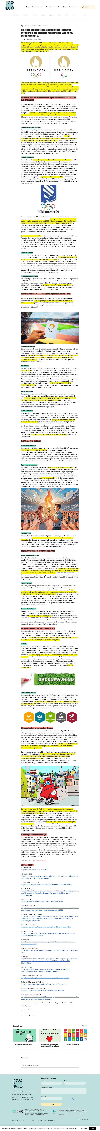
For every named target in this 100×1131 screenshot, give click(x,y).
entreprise (51, 15)
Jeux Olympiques (27, 1006)
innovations (34, 15)
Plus (74, 15)
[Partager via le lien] (33, 1015)
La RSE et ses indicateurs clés (23, 1044)
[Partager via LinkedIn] (29, 1015)
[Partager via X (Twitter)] (25, 1015)
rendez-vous (26, 15)
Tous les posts (16, 15)
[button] (84, 15)
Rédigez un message (46, 1087)
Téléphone (43, 1096)
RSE (49, 1003)
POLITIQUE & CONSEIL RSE (73, 1044)
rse (31, 1003)
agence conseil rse (40, 1003)
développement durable (59, 1003)
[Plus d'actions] (78, 26)
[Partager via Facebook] (22, 1015)
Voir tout (84, 1026)
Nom (65, 1080)
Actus (22, 1010)
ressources (66, 15)
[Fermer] (98, 1128)
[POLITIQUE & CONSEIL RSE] (75, 1035)
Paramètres (84, 1128)
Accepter (93, 1128)
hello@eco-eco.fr (52, 1120)
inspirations (43, 15)
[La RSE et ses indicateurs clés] (24, 1035)
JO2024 (71, 1003)
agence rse (25, 1003)
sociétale (59, 15)
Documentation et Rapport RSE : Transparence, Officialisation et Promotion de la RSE (49, 1045)
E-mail (42, 1080)
